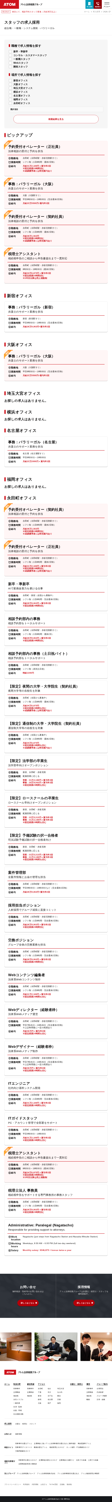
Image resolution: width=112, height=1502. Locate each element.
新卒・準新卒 (20, 51)
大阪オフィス (20, 84)
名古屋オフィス (21, 96)
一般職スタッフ (21, 59)
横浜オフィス (20, 92)
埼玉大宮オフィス (23, 88)
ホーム (87, 12)
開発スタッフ (20, 67)
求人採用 (96, 12)
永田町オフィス (21, 103)
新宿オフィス (20, 80)
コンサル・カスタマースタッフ (30, 55)
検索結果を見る (56, 119)
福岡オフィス (20, 99)
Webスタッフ (20, 63)
